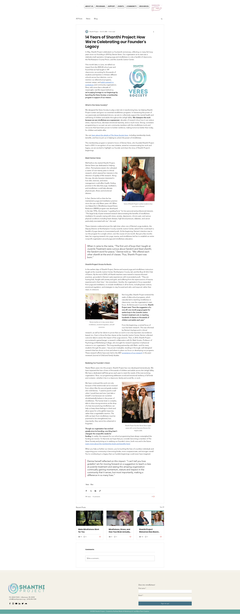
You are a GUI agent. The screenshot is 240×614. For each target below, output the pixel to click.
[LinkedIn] (19, 603)
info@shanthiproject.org (17, 599)
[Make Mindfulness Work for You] (89, 518)
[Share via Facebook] (86, 491)
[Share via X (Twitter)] (91, 491)
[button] (131, 6)
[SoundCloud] (26, 603)
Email (140, 595)
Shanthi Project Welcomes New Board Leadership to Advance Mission (149, 530)
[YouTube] (16, 603)
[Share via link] (100, 491)
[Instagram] (13, 603)
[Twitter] (22, 603)
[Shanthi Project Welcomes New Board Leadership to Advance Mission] (150, 518)
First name (142, 588)
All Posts (79, 19)
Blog (96, 19)
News (88, 19)
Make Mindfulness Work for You (88, 530)
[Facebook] (10, 603)
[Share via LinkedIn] (95, 491)
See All (162, 507)
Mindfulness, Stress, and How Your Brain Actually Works (119, 530)
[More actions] (153, 31)
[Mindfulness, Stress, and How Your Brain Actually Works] (120, 518)
